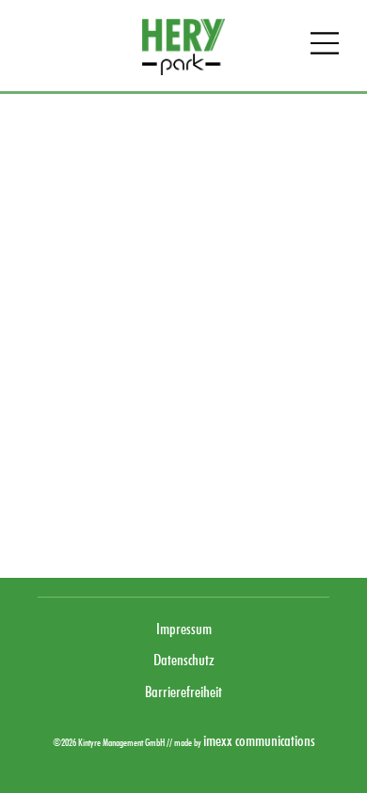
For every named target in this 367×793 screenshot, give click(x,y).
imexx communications (259, 740)
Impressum (184, 628)
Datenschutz (184, 659)
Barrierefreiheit (183, 691)
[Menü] (325, 45)
